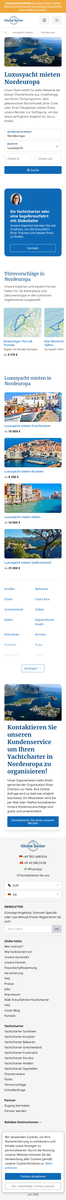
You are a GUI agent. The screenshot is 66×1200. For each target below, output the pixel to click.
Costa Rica (42, 599)
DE (15, 895)
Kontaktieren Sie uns (35, 875)
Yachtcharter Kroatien (19, 1037)
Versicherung (13, 973)
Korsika (40, 634)
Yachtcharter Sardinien (20, 1031)
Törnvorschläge (15, 1085)
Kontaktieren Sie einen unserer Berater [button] (33, 821)
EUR (16, 885)
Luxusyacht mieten (22, 32)
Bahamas (41, 589)
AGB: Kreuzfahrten (17, 1000)
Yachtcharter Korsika (18, 1058)
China (8, 599)
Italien (8, 620)
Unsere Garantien (16, 957)
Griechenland (13, 609)
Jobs (7, 989)
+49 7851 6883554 (35, 857)
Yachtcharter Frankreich (21, 1053)
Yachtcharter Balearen (19, 1042)
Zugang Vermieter (17, 1106)
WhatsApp (35, 869)
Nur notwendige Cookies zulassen (33, 1186)
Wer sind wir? (13, 946)
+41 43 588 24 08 (35, 863)
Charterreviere (14, 1074)
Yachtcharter (40, 1000)
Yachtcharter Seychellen (21, 1069)
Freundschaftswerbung (20, 968)
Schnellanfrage (14, 1090)
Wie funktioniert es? (18, 952)
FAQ (7, 978)
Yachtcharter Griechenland (23, 1047)
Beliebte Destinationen (22, 1122)
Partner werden (15, 1111)
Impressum (12, 994)
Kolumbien (11, 634)
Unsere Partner (15, 962)
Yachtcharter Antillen (18, 1063)
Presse (9, 984)
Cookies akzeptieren (33, 1176)
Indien (39, 609)
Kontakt (32, 248)
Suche (34, 170)
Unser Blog (12, 1010)
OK (57, 929)
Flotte (8, 1079)
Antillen (9, 589)
